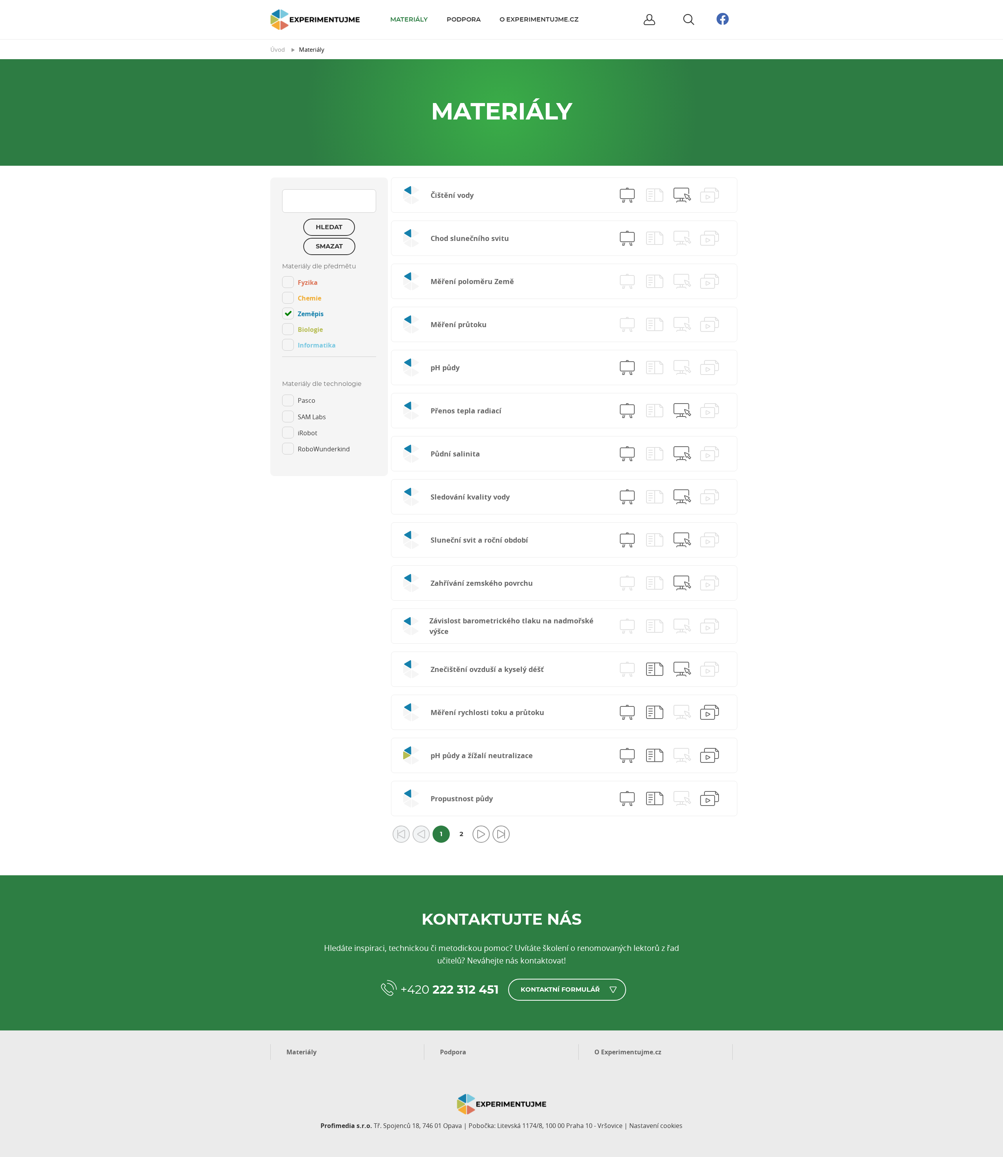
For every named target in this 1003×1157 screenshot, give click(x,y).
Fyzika (308, 282)
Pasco (306, 400)
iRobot (307, 433)
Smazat (329, 246)
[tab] (329, 310)
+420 (449, 990)
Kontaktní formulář (560, 990)
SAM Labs (312, 417)
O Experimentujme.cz (539, 19)
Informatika (317, 345)
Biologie (310, 329)
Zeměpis (311, 314)
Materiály (409, 19)
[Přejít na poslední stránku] (501, 834)
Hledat (329, 227)
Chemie (309, 298)
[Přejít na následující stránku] (481, 834)
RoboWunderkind (324, 449)
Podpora (464, 19)
